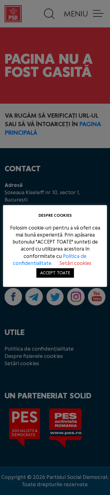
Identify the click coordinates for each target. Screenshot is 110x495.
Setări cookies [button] (75, 263)
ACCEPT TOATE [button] (55, 273)
